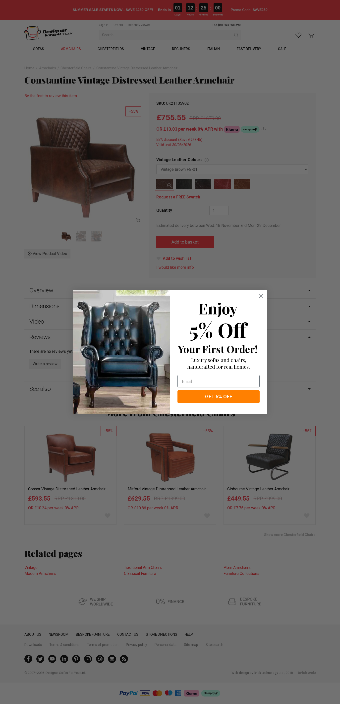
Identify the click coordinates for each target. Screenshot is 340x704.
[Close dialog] (260, 296)
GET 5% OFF (218, 397)
